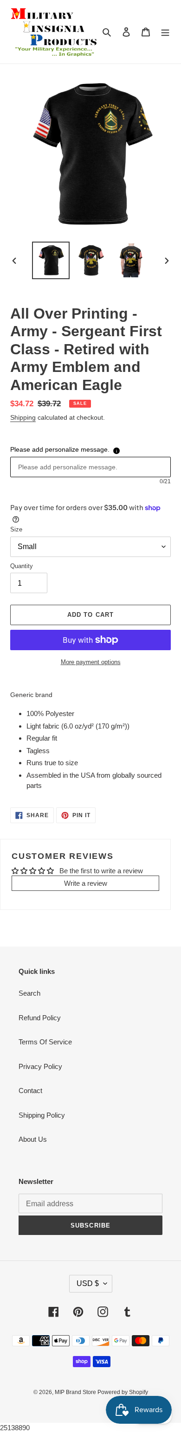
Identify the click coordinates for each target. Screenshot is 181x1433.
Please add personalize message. (60, 449)
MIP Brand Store (76, 1392)
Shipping (23, 417)
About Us (33, 1139)
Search (29, 993)
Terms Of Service (45, 1042)
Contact (30, 1090)
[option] (51, 260)
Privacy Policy (40, 1066)
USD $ (88, 1283)
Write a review (85, 883)
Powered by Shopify (122, 1392)
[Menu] (165, 32)
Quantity (21, 566)
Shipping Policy (42, 1115)
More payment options (91, 662)
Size (16, 529)
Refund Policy (40, 1018)
